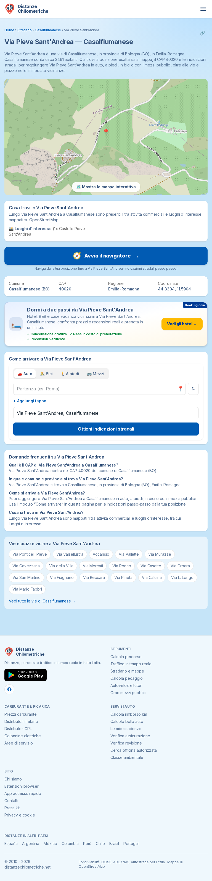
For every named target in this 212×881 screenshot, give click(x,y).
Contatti (11, 800)
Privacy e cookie (19, 815)
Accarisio (101, 554)
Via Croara (180, 565)
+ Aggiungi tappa (29, 400)
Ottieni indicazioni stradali (106, 429)
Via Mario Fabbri (27, 589)
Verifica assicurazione (130, 735)
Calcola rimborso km (128, 714)
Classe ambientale (126, 757)
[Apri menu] (203, 8)
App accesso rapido (22, 793)
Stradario (24, 30)
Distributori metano (21, 721)
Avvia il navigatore (106, 256)
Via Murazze (159, 554)
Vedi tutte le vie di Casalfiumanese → (42, 601)
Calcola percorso (126, 656)
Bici (46, 373)
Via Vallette (129, 554)
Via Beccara (94, 577)
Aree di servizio (18, 743)
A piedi (70, 373)
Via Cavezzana (26, 565)
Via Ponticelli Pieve (29, 554)
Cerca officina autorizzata (133, 750)
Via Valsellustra (69, 554)
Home (9, 30)
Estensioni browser (21, 786)
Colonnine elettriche (22, 735)
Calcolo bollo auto (126, 721)
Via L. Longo (182, 577)
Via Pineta (123, 577)
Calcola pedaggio (126, 678)
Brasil (114, 843)
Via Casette (151, 565)
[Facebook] (9, 689)
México (50, 843)
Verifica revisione (126, 743)
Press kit (12, 807)
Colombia (70, 843)
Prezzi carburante (20, 714)
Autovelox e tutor (126, 685)
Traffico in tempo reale (131, 663)
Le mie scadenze (125, 728)
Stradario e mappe (127, 671)
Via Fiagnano (61, 577)
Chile (100, 843)
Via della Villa (61, 565)
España (11, 843)
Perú (87, 843)
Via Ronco (121, 565)
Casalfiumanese (48, 30)
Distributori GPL (18, 728)
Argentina (30, 843)
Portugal (131, 843)
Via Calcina (152, 577)
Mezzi (95, 373)
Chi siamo (13, 779)
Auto (25, 373)
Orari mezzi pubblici (128, 692)
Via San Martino (26, 577)
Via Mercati (93, 565)
